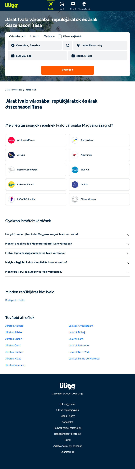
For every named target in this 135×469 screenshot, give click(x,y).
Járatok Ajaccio (14, 325)
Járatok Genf (12, 345)
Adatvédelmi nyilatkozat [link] (67, 445)
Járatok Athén (13, 332)
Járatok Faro (76, 338)
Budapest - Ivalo (14, 300)
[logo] (11, 5)
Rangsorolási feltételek (67, 433)
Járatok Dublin (13, 338)
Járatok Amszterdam (81, 325)
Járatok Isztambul (79, 345)
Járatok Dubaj (77, 332)
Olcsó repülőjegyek (67, 410)
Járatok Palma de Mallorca (84, 358)
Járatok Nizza (13, 358)
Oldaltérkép (67, 451)
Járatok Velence (14, 365)
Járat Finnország (13, 89)
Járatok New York (79, 352)
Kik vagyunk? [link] (67, 404)
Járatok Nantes (14, 352)
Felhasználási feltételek (67, 427)
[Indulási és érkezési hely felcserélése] (67, 45)
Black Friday (67, 415)
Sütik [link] (68, 439)
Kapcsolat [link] (67, 422)
